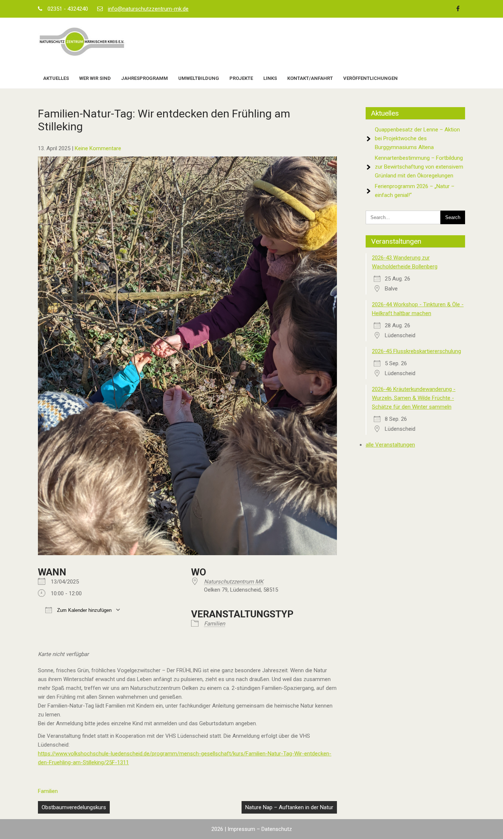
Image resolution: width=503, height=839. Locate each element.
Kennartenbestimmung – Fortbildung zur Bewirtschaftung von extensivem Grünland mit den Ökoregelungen (419, 167)
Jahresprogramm (144, 78)
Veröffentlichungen (370, 78)
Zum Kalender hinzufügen (84, 610)
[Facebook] (458, 8)
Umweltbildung (198, 78)
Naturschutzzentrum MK (233, 581)
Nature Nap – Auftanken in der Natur (289, 807)
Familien (214, 623)
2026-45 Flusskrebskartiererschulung (416, 351)
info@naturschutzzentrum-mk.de (148, 9)
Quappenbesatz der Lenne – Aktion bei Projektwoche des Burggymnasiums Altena (417, 138)
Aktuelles (56, 78)
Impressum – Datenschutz (260, 829)
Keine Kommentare (98, 148)
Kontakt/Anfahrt (310, 78)
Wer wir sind (95, 78)
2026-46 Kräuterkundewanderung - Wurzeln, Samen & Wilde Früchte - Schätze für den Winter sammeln (413, 398)
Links (270, 78)
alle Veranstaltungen (390, 444)
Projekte (241, 78)
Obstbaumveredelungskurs (74, 807)
